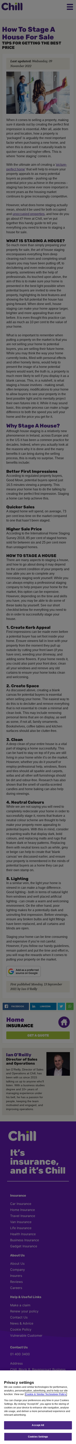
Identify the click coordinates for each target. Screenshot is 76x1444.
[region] (38, 1407)
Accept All (38, 1425)
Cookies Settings (38, 1436)
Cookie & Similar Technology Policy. (45, 1394)
